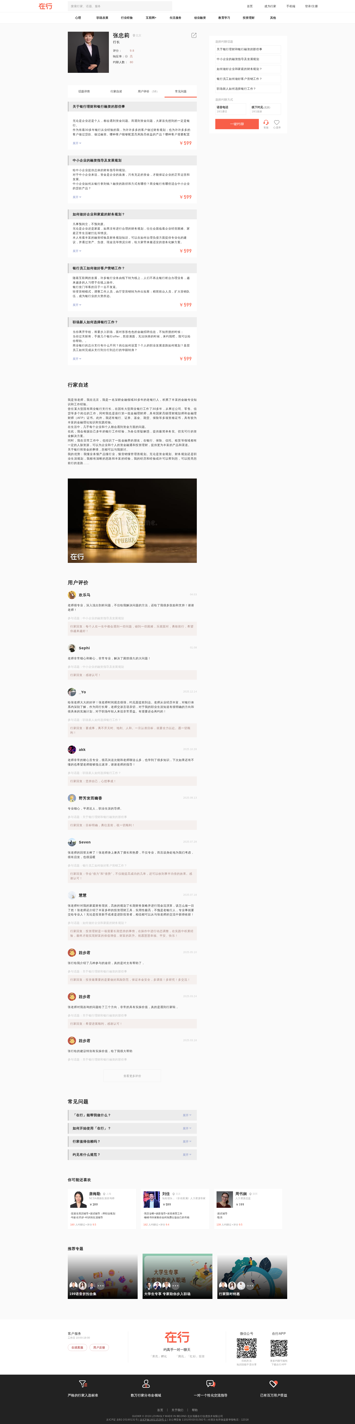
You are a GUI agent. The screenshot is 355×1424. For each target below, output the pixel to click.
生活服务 (176, 17)
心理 (78, 17)
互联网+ (151, 17)
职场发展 (102, 17)
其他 (273, 17)
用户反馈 (99, 1347)
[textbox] (120, 6)
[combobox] (120, 6)
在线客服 (77, 1347)
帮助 (195, 1410)
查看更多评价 (132, 1076)
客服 (266, 127)
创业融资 (200, 17)
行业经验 (127, 17)
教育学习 (224, 17)
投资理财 (249, 17)
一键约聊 (237, 124)
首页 (250, 6)
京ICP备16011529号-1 (153, 1419)
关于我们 (177, 1410)
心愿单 (277, 127)
